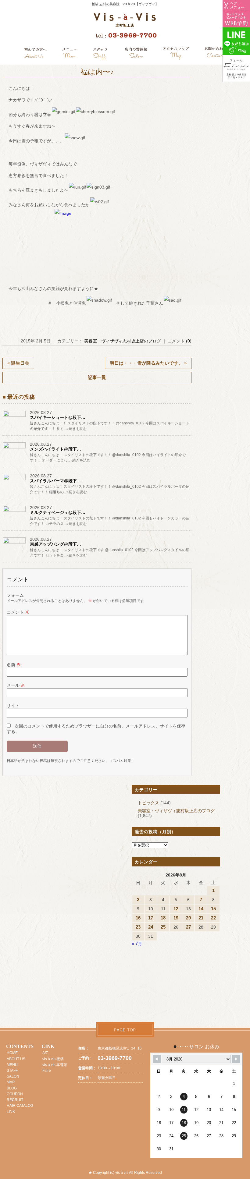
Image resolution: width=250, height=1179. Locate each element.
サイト (13, 705)
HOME (12, 1053)
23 (138, 926)
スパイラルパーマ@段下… (55, 480)
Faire (46, 1070)
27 (188, 926)
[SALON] (136, 54)
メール (16, 685)
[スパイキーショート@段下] (14, 416)
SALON (13, 1076)
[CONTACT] (215, 54)
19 (175, 917)
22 (213, 917)
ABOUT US (16, 1059)
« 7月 (137, 943)
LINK (11, 1112)
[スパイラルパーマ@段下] (14, 479)
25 (163, 926)
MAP (11, 1082)
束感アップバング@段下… (55, 544)
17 (150, 917)
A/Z (45, 1053)
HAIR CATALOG (20, 1105)
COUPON (15, 1094)
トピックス (148, 802)
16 (138, 917)
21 (200, 917)
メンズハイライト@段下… (55, 449)
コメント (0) (179, 340)
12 (175, 908)
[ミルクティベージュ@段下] (14, 511)
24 (150, 926)
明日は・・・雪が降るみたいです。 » (148, 363)
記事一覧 (97, 377)
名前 (14, 664)
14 (200, 908)
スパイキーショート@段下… (57, 417)
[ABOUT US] (35, 54)
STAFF (12, 1070)
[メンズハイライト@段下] (14, 448)
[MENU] (69, 54)
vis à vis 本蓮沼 (54, 1065)
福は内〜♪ (97, 72)
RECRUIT (15, 1100)
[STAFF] (100, 54)
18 (163, 917)
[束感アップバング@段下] (14, 543)
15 (213, 908)
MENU (12, 1065)
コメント (18, 612)
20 (188, 917)
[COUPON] (176, 54)
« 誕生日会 (18, 363)
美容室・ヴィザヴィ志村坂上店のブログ (122, 340)
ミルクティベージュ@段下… (57, 512)
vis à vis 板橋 (53, 1059)
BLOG (12, 1088)
